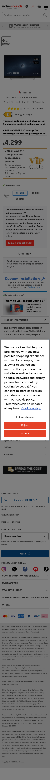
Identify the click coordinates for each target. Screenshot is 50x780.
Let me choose (25, 417)
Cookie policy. (31, 408)
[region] (25, 390)
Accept (25, 433)
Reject (25, 425)
